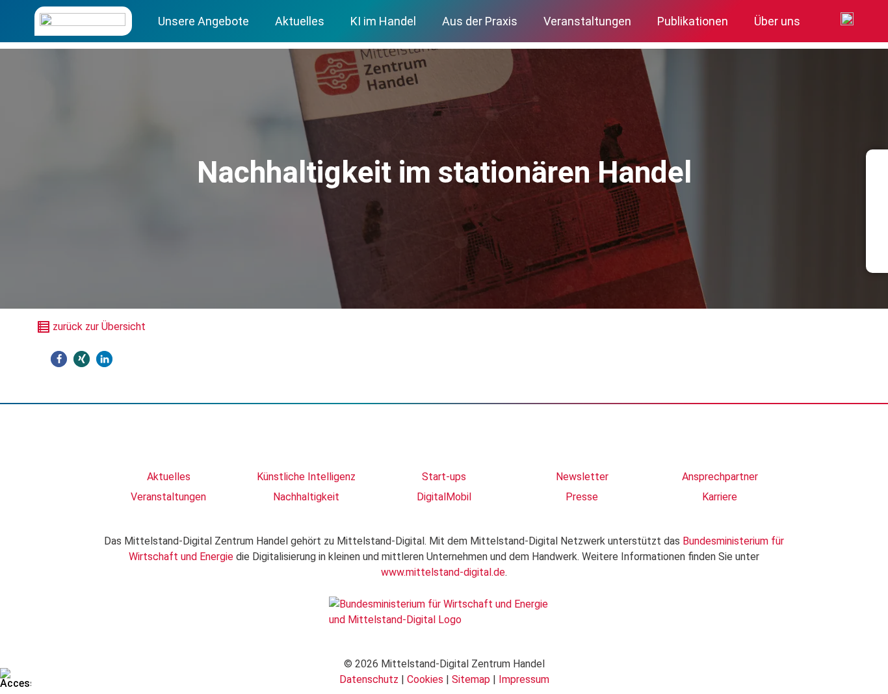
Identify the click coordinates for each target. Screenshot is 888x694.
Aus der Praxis (479, 21)
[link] (168, 443)
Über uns (777, 21)
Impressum (524, 679)
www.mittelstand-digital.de (443, 572)
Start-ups (444, 476)
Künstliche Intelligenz (306, 476)
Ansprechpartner (720, 476)
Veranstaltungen (587, 21)
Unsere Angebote (203, 21)
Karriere (719, 497)
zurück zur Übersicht (99, 326)
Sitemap (471, 679)
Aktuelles (299, 21)
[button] (59, 359)
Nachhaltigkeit (306, 497)
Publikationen (692, 21)
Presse (582, 497)
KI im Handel (383, 21)
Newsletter (582, 476)
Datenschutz (368, 679)
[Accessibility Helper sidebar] (15, 678)
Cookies (425, 679)
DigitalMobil (444, 497)
